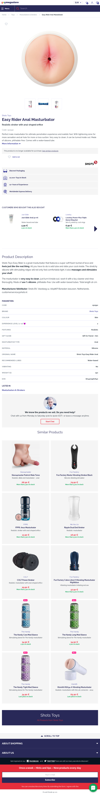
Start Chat (50, 421)
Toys (13, 15)
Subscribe (50, 780)
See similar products (50, 151)
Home (4, 15)
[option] (28, 221)
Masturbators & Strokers (28, 15)
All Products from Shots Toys (50, 720)
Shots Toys (6, 115)
